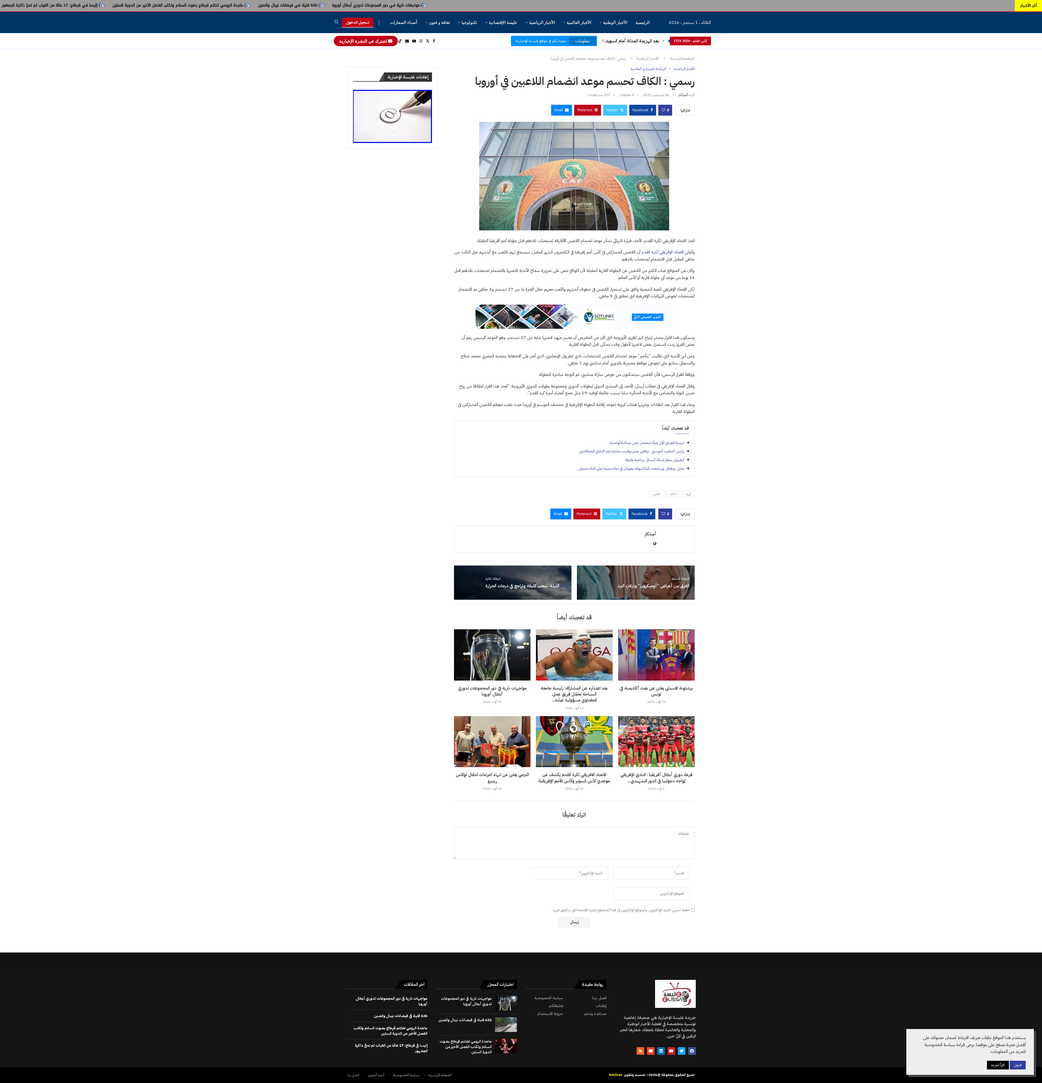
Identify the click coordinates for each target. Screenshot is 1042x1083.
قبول (1018, 1065)
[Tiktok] (400, 41)
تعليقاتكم (556, 1006)
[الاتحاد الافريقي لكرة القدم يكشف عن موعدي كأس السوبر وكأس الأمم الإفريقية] (574, 741)
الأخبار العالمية (579, 22)
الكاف (673, 494)
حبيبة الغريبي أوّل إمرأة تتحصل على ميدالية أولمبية (647, 443)
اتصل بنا (353, 1075)
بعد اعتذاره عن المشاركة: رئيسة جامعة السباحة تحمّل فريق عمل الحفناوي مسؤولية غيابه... (574, 694)
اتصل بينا (599, 998)
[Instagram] (421, 41)
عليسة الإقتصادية (503, 22)
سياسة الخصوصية (548, 998)
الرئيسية (643, 22)
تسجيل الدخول (357, 22)
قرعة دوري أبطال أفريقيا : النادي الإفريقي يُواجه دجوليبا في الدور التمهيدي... (656, 777)
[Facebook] (434, 41)
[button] (663, 41)
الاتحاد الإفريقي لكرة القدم (662, 252)
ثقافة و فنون (439, 22)
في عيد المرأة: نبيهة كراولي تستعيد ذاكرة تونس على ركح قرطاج (71, 5)
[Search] (336, 23)
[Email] (407, 41)
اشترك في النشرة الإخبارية (363, 41)
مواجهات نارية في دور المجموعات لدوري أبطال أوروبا (515, 5)
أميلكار (683, 95)
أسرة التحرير (376, 1075)
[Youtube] (414, 41)
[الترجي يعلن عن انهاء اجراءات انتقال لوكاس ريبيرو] (492, 741)
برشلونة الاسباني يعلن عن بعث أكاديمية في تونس (656, 691)
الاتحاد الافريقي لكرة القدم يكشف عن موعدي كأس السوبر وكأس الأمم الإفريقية (574, 777)
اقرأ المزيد (998, 1065)
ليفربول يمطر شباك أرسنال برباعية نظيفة (654, 460)
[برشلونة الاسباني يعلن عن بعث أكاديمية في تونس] (656, 654)
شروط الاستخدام (550, 1014)
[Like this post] (663, 110)
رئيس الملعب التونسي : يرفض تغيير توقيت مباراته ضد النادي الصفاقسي (631, 451)
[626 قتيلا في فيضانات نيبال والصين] (506, 1024)
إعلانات (601, 1006)
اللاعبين (657, 494)
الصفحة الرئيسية (682, 58)
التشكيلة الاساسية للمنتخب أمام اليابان (624, 41)
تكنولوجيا (469, 22)
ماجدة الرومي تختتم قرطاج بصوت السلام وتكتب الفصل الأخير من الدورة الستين (317, 5)
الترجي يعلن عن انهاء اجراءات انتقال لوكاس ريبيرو (492, 777)
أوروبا (688, 494)
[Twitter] (427, 41)
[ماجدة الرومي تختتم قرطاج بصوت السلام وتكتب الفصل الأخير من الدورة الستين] (506, 1046)
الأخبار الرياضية (542, 22)
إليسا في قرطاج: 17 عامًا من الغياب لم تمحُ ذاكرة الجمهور (189, 5)
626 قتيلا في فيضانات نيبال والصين (426, 5)
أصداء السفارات (403, 22)
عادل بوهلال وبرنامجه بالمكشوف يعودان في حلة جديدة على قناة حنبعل (631, 468)
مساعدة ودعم (595, 1014)
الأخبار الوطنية (615, 22)
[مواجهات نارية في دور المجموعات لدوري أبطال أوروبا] (492, 654)
